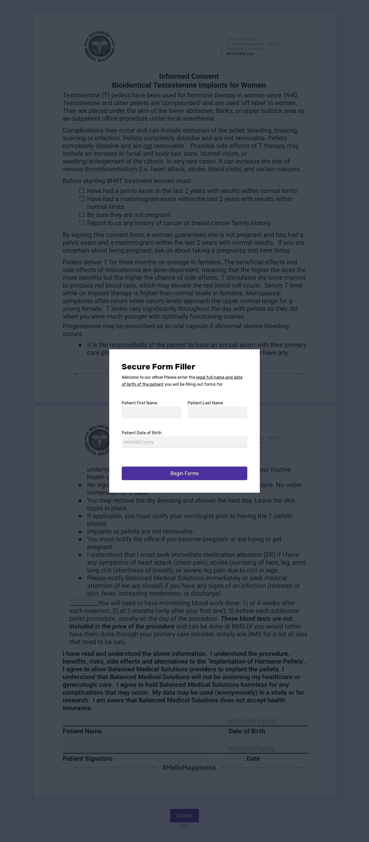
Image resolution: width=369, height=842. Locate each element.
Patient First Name (139, 403)
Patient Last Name (205, 403)
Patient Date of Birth (142, 432)
